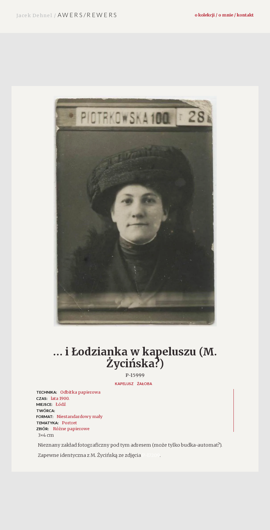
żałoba (144, 383)
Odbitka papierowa (80, 392)
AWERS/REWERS (67, 14)
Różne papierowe (71, 428)
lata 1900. (60, 398)
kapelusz (124, 383)
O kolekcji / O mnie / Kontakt (224, 14)
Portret (69, 422)
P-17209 (151, 455)
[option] (135, 214)
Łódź (61, 404)
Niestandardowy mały (79, 416)
